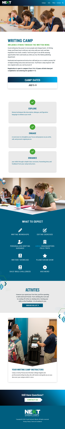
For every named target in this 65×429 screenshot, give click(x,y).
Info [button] (49, 3)
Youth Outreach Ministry (32, 419)
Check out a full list (31, 305)
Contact (59, 3)
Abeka (38, 246)
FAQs (53, 3)
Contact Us (32, 400)
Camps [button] (44, 3)
